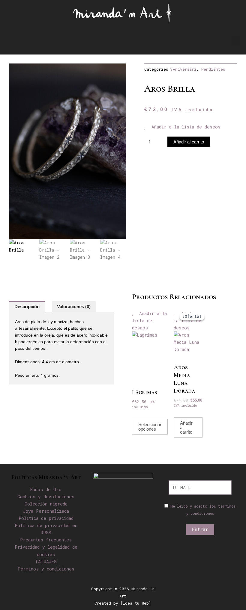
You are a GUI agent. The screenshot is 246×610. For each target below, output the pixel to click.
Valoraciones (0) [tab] (74, 306)
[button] (236, 41)
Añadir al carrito (188, 141)
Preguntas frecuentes (46, 540)
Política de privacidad (46, 518)
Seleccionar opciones (149, 427)
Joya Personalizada (46, 511)
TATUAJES (46, 561)
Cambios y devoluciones (45, 496)
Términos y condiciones (45, 569)
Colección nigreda (46, 504)
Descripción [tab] (27, 306)
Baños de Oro (46, 489)
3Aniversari (183, 69)
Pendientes (213, 69)
